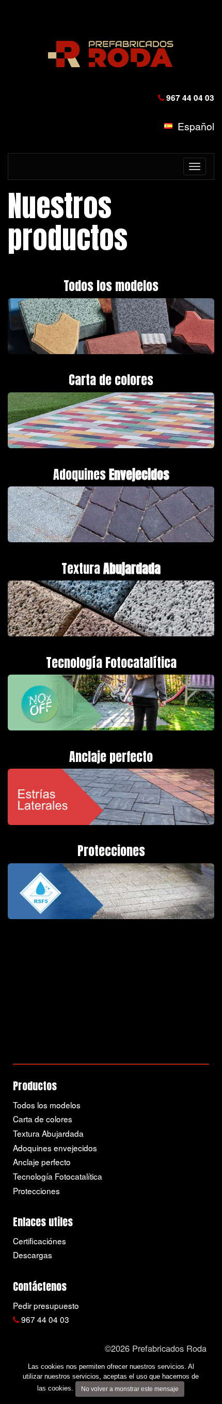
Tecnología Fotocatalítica (57, 1176)
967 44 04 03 (189, 97)
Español (193, 126)
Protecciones (36, 1190)
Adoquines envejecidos (55, 1147)
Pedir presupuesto (46, 1305)
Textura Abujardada (48, 1133)
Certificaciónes (39, 1240)
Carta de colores (42, 1118)
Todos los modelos (47, 1104)
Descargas (32, 1254)
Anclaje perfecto (42, 1161)
